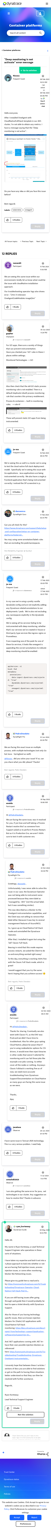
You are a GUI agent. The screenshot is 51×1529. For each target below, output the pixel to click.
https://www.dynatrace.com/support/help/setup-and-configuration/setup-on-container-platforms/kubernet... (25, 531)
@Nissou (8, 758)
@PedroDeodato (16, 815)
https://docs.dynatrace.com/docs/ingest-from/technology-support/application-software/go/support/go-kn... (25, 1331)
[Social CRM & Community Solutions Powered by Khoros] (43, 1453)
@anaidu (21, 884)
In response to (22, 340)
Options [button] (47, 50)
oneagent (28, 210)
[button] (17, 1517)
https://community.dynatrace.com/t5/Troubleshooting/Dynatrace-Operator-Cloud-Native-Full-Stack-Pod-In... (25, 1287)
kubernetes (17, 210)
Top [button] (3, 1452)
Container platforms (11, 50)
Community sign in (40, 13)
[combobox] (25, 33)
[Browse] (10, 13)
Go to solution (30, 70)
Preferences (25, 1524)
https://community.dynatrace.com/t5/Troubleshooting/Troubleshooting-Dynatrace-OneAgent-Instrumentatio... (25, 1355)
